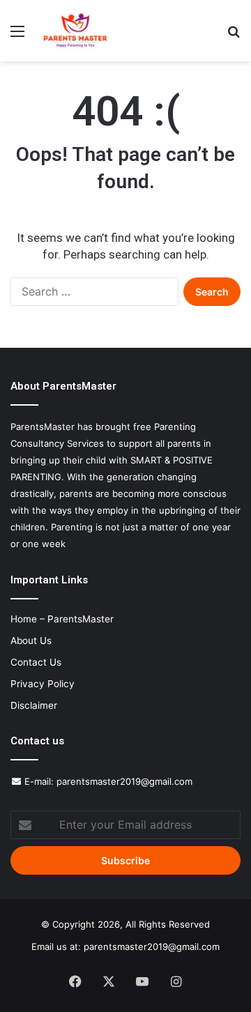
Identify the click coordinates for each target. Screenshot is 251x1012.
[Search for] (234, 36)
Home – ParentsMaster (62, 618)
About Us (31, 640)
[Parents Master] (75, 31)
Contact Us (35, 662)
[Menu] (17, 36)
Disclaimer (33, 705)
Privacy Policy (42, 683)
